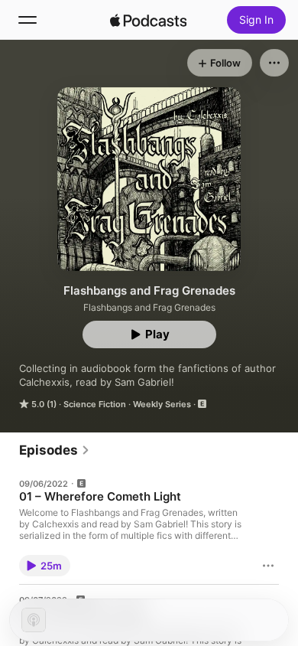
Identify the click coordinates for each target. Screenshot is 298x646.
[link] (54, 450)
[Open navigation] (27, 20)
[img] (148, 20)
